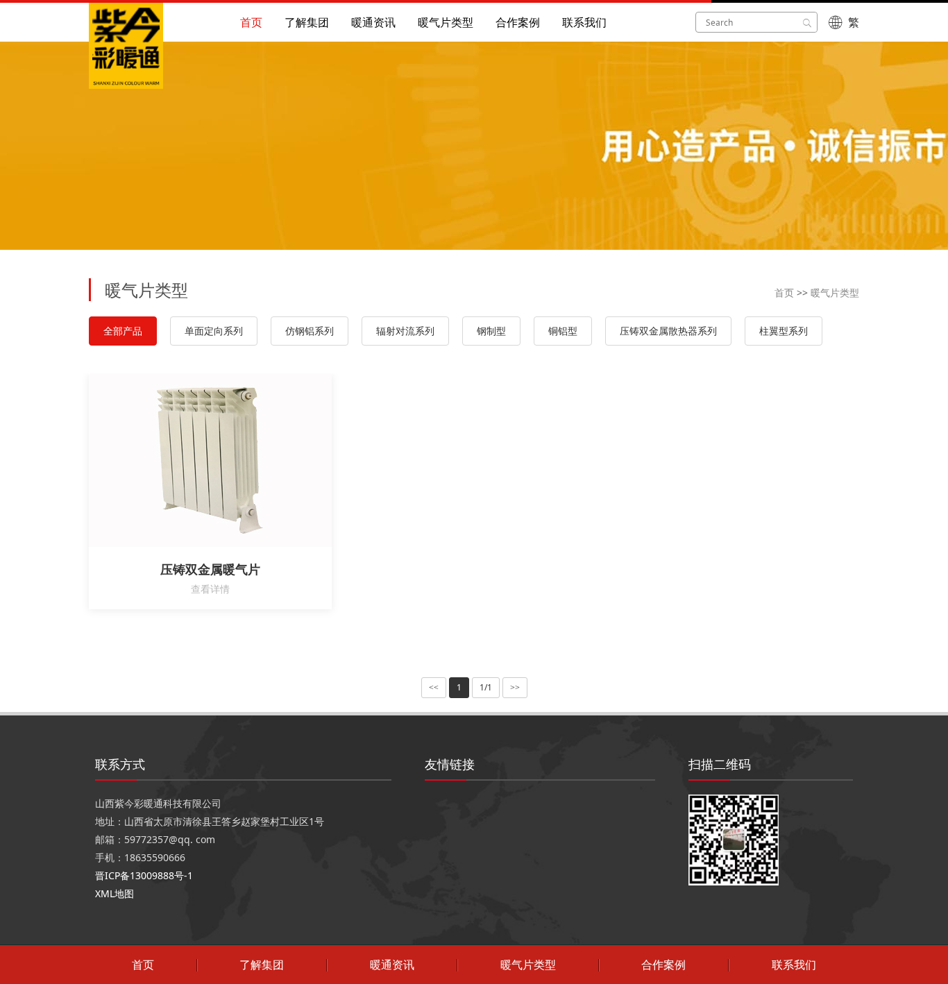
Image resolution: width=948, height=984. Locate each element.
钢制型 (491, 330)
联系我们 (584, 22)
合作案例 (518, 22)
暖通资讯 (373, 22)
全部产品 (122, 330)
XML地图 (114, 893)
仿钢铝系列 (309, 330)
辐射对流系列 (405, 330)
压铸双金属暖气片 (210, 569)
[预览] (196, 460)
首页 (251, 22)
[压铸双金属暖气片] (224, 460)
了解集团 (307, 22)
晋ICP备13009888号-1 (144, 875)
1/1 (486, 687)
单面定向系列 (214, 330)
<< (434, 688)
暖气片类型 (445, 22)
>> (515, 688)
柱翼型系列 (783, 330)
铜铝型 (562, 330)
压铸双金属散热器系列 (668, 330)
